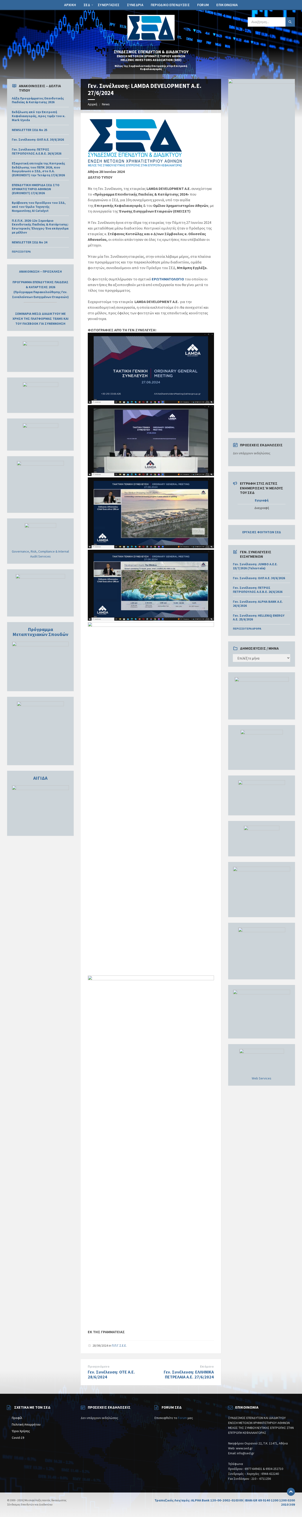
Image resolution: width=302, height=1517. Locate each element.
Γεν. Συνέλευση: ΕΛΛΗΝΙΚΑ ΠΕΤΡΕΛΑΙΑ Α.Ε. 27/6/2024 (189, 1374)
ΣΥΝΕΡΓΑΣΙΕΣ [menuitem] (108, 5)
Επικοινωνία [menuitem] (227, 5)
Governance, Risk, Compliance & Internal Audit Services (40, 553)
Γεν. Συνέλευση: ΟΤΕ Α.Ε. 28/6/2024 (111, 1374)
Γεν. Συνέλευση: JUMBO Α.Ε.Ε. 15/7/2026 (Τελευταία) (255, 566)
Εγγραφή (261, 500)
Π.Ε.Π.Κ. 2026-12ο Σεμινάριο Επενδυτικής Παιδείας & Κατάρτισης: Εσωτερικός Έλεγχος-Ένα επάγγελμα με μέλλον (40, 226)
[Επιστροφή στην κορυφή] (291, 1492)
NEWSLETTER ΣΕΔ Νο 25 (29, 130)
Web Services (261, 1078)
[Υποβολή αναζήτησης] (290, 22)
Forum (182, 1418)
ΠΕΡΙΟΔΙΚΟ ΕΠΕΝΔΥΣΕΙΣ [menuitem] (170, 5)
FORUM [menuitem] (203, 5)
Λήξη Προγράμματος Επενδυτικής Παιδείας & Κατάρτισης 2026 (38, 100)
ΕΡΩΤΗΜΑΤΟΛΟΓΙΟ (168, 279)
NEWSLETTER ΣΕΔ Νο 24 (29, 242)
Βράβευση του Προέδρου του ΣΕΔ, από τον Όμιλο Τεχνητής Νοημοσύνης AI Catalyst (39, 207)
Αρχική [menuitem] (70, 5)
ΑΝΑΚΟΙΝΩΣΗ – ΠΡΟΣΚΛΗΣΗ (40, 271)
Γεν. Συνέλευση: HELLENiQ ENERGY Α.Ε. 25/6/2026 (259, 617)
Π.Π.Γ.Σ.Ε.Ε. (119, 1345)
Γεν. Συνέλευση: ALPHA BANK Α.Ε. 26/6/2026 (258, 603)
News (106, 104)
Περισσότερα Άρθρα (247, 628)
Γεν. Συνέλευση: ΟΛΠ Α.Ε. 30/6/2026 (38, 139)
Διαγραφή (261, 508)
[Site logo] (151, 39)
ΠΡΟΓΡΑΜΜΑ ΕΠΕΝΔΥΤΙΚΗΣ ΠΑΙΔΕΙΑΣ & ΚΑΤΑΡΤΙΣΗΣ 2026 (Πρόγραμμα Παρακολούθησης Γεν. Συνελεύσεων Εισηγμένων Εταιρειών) (40, 289)
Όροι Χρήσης (21, 1431)
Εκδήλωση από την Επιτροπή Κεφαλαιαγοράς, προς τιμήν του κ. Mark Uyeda (38, 116)
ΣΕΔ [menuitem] (87, 5)
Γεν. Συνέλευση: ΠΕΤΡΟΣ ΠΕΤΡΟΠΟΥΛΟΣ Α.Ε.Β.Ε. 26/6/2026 (36, 151)
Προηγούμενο (98, 1367)
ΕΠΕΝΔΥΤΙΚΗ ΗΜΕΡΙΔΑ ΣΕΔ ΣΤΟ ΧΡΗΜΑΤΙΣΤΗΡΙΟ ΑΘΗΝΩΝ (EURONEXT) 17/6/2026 (35, 189)
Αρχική (92, 104)
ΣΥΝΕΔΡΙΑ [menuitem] (135, 5)
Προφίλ (17, 1418)
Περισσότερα (21, 251)
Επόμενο (207, 1367)
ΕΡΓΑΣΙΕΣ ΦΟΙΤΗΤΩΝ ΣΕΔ (261, 532)
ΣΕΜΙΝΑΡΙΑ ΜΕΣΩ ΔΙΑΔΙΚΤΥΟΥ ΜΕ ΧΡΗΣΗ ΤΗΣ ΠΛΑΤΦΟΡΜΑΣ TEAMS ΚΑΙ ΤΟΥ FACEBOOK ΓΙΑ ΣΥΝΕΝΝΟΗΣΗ (40, 319)
